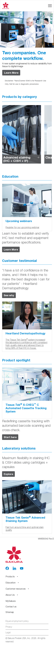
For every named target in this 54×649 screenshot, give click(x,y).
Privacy (9, 626)
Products (10, 17)
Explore (8, 474)
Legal (8, 632)
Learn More (11, 72)
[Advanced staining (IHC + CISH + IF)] (21, 134)
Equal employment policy (17, 621)
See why (9, 295)
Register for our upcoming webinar (22, 227)
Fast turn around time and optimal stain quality (25, 528)
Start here (10, 437)
